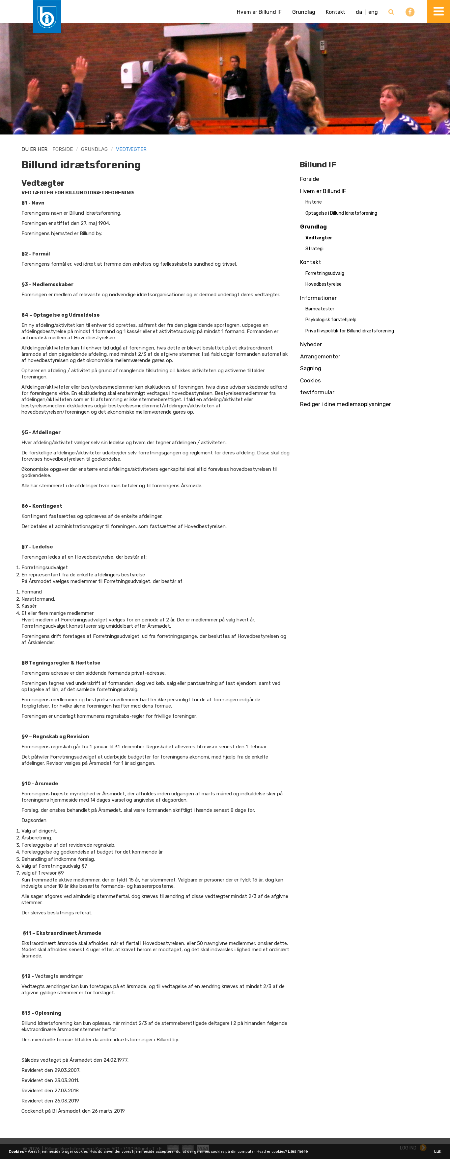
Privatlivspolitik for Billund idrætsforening (349, 331)
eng (373, 12)
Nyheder (311, 344)
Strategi (314, 249)
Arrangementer (320, 356)
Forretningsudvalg (324, 273)
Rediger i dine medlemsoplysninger (345, 404)
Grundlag (303, 12)
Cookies (310, 380)
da (359, 12)
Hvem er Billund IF (259, 12)
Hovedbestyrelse (323, 284)
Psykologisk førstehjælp (330, 320)
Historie (313, 202)
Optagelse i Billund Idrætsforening (341, 213)
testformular (317, 392)
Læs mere (298, 1151)
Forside (62, 149)
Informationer (318, 298)
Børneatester (319, 309)
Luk (437, 1151)
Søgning (310, 368)
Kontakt (335, 12)
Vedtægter (318, 238)
